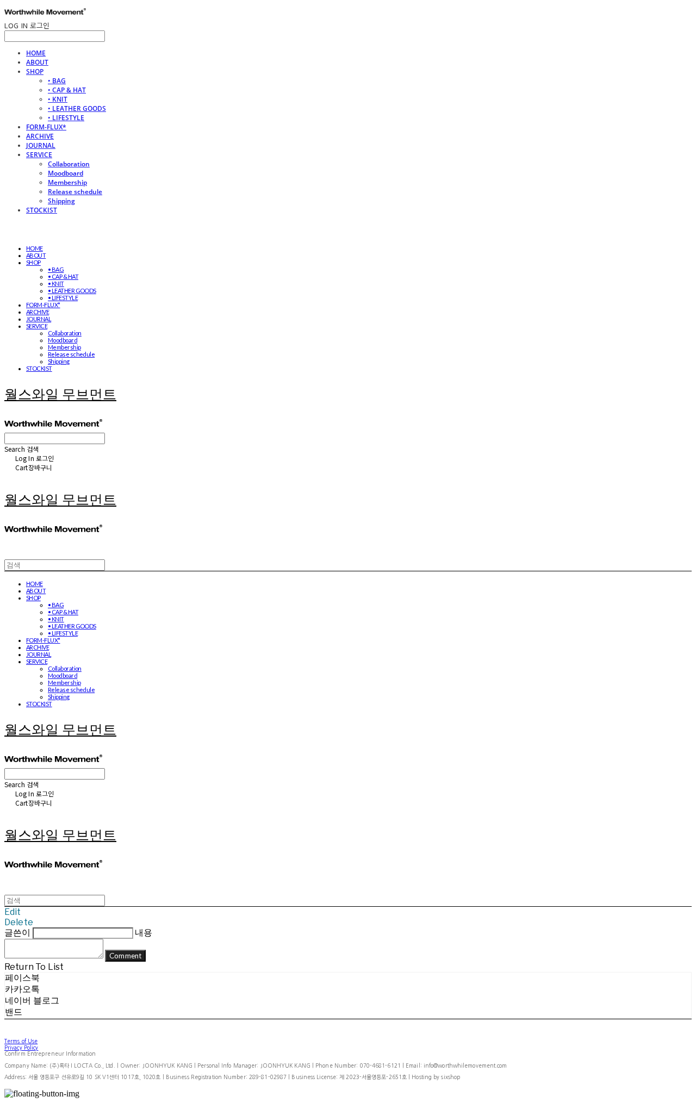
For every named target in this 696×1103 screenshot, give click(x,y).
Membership (67, 182)
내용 (143, 932)
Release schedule (75, 191)
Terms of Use (21, 1041)
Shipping (61, 200)
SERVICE (39, 154)
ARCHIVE (40, 136)
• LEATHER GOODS (77, 108)
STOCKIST (41, 210)
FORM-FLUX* (46, 127)
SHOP (35, 71)
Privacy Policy (21, 1047)
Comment (125, 955)
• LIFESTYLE (66, 117)
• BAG (57, 80)
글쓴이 (17, 932)
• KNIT (57, 99)
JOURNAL (40, 145)
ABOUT (37, 62)
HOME (36, 53)
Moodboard (65, 173)
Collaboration (69, 164)
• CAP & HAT (67, 90)
